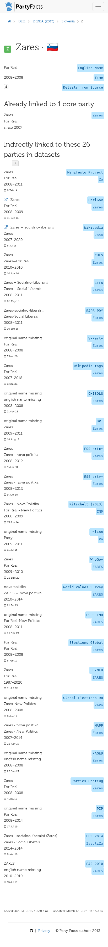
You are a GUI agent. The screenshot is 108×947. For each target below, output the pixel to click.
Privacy (44, 931)
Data (21, 21)
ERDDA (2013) (43, 21)
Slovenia (68, 21)
